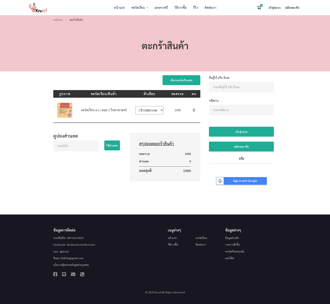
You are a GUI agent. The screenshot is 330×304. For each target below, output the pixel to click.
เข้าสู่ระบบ (275, 7)
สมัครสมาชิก (292, 7)
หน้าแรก (58, 19)
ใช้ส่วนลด (112, 145)
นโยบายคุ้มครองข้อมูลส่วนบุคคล (71, 264)
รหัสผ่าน (214, 100)
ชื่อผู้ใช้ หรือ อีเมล (219, 77)
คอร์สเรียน (201, 237)
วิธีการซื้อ (173, 244)
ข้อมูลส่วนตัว (232, 237)
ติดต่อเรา (201, 244)
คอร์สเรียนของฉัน (234, 251)
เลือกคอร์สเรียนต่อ (181, 80)
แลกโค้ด (229, 258)
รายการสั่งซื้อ (232, 244)
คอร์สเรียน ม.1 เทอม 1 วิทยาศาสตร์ (104, 110)
